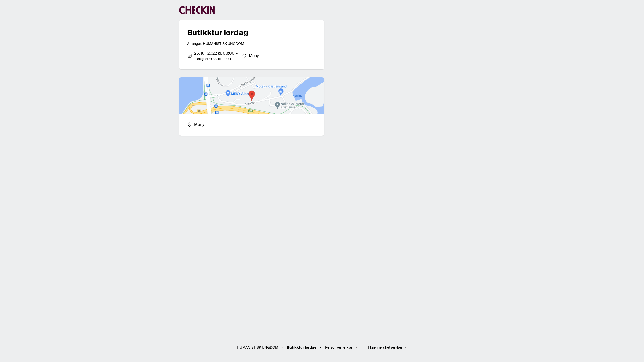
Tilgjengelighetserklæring (387, 347)
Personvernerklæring (341, 347)
